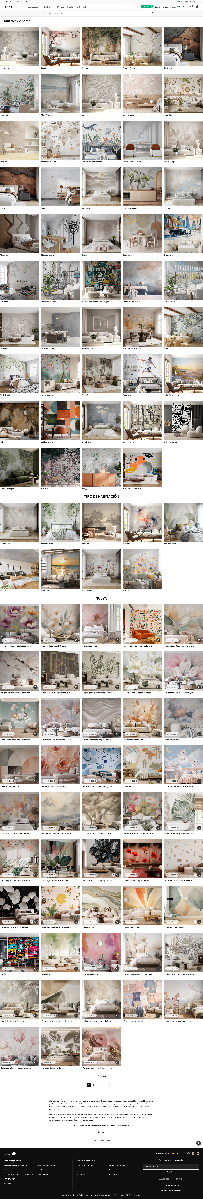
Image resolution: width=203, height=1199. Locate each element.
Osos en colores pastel (133, 1021)
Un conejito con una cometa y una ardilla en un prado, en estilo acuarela (180, 1021)
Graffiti (4, 974)
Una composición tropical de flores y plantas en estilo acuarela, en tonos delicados (16, 880)
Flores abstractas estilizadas (53, 786)
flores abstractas (90, 646)
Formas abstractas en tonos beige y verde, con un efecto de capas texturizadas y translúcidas (57, 1021)
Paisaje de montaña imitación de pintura (57, 833)
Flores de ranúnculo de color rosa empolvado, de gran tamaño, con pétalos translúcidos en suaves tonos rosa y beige (98, 1068)
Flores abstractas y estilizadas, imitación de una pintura (16, 646)
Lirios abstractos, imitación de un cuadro (16, 833)
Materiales (8, 1170)
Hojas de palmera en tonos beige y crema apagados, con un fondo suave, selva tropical (98, 1021)
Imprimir (80, 1170)
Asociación (113, 1174)
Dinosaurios (129, 786)
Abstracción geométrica (11, 786)
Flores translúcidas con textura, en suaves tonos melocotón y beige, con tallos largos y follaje (139, 974)
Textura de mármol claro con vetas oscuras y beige (16, 692)
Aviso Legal (81, 1174)
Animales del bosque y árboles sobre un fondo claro (180, 880)
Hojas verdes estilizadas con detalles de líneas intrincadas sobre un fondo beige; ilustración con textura (98, 692)
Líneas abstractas (90, 927)
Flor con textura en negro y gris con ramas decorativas (98, 880)
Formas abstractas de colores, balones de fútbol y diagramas (98, 786)
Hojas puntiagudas (131, 927)
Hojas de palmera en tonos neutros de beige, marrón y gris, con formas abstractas (180, 974)
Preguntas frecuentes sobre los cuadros (18, 1174)
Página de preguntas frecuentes (15, 1165)
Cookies (112, 1170)
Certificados (42, 1170)
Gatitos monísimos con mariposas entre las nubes (180, 786)
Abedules (46, 974)
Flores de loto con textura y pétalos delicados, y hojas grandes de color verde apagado (139, 692)
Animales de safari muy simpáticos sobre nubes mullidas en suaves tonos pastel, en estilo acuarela (16, 739)
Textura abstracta (90, 974)
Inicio (94, 1140)
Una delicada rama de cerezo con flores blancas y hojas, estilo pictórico (16, 1021)
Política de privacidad (85, 1165)
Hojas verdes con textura (52, 1068)
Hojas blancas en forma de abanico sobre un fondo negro (16, 927)
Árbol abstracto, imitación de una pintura (98, 833)
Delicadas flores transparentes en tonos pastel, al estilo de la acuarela (57, 739)
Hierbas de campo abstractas (54, 646)
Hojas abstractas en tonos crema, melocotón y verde (180, 646)
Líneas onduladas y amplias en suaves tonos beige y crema (98, 739)
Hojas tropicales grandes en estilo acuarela (180, 833)
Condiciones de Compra (118, 1165)
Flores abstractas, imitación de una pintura (139, 833)
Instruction (8, 1183)
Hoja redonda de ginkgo (175, 927)
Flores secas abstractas (133, 739)
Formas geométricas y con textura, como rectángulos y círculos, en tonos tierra (57, 692)
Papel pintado (42, 1174)
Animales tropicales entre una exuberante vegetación (57, 927)
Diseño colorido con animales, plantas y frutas (139, 646)
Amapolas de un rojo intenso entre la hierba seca (139, 880)
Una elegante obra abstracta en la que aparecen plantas (57, 880)
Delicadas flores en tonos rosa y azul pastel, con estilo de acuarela (180, 692)
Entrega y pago (9, 1179)
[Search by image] (148, 13)
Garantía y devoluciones (46, 1165)
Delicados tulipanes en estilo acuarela (16, 1068)
